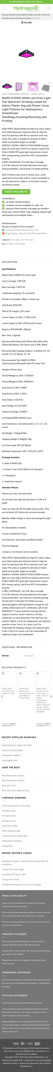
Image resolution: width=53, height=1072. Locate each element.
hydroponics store (32, 1060)
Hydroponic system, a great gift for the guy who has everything (25, 863)
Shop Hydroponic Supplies (15, 94)
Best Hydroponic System (13, 776)
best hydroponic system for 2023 (16, 745)
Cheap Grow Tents (10, 879)
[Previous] (6, 54)
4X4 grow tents (9, 816)
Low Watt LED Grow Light (13, 874)
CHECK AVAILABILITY (16, 192)
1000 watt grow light (11, 831)
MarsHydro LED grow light (15, 244)
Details (14, 725)
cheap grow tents (9, 760)
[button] (4, 8)
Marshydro (29, 656)
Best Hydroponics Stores (13, 780)
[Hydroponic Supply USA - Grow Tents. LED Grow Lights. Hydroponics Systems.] (26, 8)
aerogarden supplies (11, 755)
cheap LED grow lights (12, 750)
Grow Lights (37, 94)
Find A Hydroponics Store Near (16, 806)
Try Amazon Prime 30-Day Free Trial (21, 230)
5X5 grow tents (9, 821)
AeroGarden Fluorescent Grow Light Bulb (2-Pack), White (26, 694)
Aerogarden (7, 846)
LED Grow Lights (27, 240)
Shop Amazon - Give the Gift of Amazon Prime (26, 233)
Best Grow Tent (9, 786)
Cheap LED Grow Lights (13, 869)
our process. (35, 18)
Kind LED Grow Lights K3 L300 (8, 692)
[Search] (49, 8)
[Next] (47, 54)
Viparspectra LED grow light (15, 836)
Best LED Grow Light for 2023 (15, 790)
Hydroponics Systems (12, 841)
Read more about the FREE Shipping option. (24, 945)
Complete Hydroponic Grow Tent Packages (21, 885)
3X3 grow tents (9, 811)
